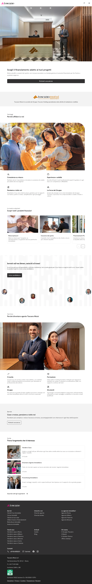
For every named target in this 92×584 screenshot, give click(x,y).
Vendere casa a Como (14, 541)
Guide (36, 532)
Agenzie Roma (66, 513)
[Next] (83, 246)
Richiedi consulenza (46, 81)
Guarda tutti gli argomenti (16, 494)
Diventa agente (39, 513)
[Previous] (78, 246)
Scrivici (27, 551)
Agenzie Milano (66, 515)
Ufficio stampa (66, 539)
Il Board (64, 534)
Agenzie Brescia (66, 520)
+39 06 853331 (15, 551)
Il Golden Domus (67, 536)
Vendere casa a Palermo (15, 536)
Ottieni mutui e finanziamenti (16, 520)
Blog (35, 534)
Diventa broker (39, 515)
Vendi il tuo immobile (14, 513)
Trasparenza (30, 581)
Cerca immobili (12, 515)
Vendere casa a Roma (14, 532)
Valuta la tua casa (13, 518)
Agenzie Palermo (67, 518)
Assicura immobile (13, 524)
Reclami (37, 581)
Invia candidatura (14, 275)
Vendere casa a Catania (15, 543)
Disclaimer (10, 581)
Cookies (23, 581)
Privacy (17, 581)
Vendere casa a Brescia (15, 539)
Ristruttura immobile (13, 522)
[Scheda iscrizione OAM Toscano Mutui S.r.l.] (10, 572)
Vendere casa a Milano (14, 534)
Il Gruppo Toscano (67, 532)
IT (84, 3)
